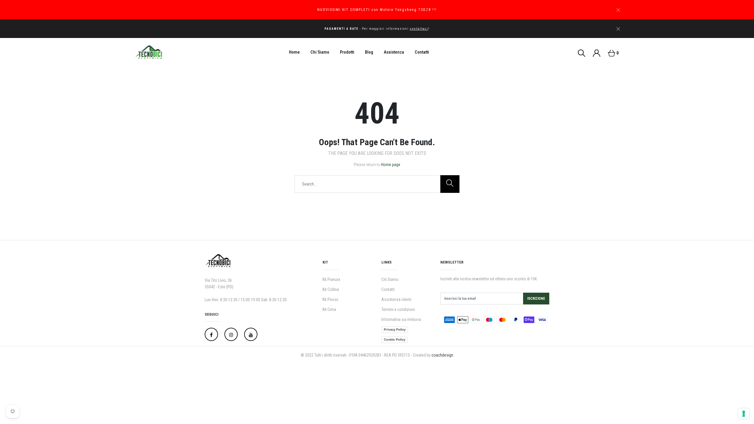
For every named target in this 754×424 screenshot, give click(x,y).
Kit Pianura (331, 279)
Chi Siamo (319, 52)
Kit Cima (329, 309)
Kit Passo (330, 299)
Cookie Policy (394, 339)
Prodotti (347, 52)
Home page (390, 164)
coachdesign (442, 355)
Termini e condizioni (398, 309)
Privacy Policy (395, 329)
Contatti (422, 52)
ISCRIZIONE (536, 299)
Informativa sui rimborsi (401, 319)
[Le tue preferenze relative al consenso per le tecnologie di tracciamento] (743, 413)
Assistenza (394, 52)
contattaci (419, 28)
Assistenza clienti (396, 299)
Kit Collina (331, 289)
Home (294, 52)
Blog (369, 52)
